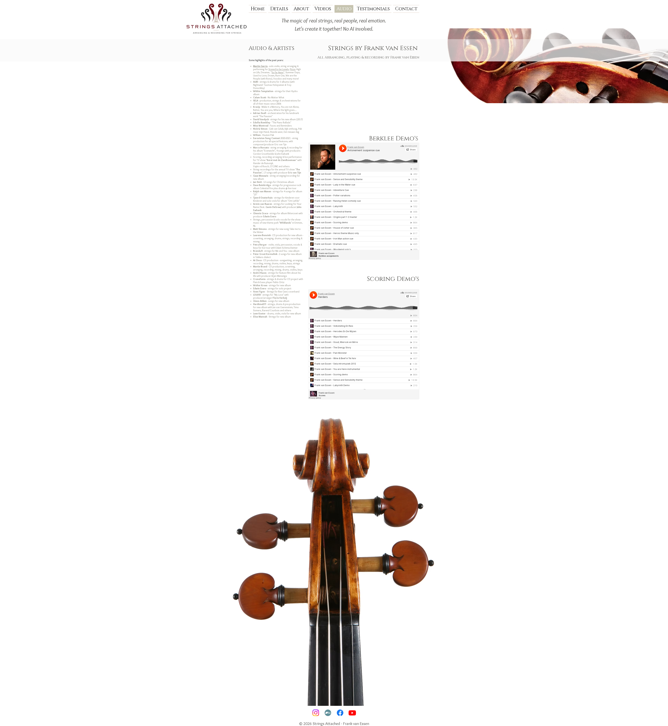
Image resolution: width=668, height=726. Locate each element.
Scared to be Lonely (278, 69)
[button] (279, 9)
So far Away (278, 72)
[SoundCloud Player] (363, 201)
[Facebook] (340, 712)
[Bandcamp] (328, 712)
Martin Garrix (260, 66)
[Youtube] (352, 712)
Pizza (292, 69)
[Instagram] (315, 712)
